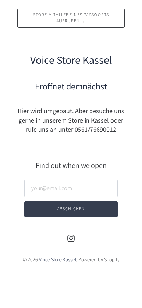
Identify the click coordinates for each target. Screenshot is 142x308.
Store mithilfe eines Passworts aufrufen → (71, 18)
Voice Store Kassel (57, 259)
